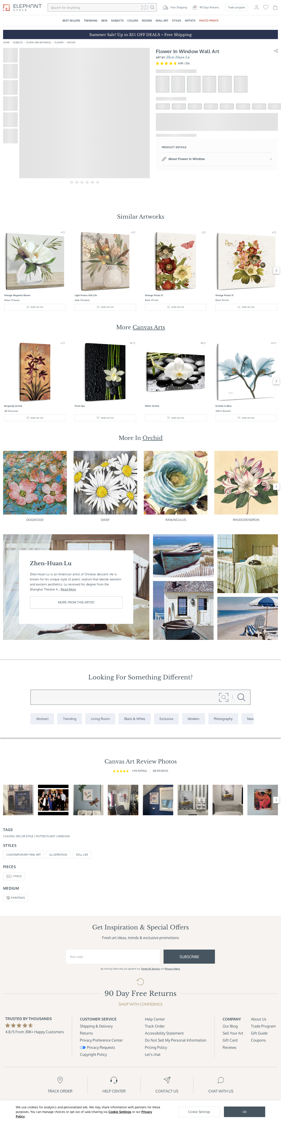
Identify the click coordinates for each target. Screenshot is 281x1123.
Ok (245, 1112)
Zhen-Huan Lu (178, 57)
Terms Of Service (150, 968)
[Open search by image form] (143, 7)
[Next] (276, 270)
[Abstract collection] (42, 718)
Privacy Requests (101, 1047)
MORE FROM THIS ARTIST (76, 602)
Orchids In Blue (223, 406)
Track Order (155, 1026)
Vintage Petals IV (154, 295)
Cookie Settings (119, 1112)
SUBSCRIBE (189, 956)
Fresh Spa (80, 406)
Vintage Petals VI (224, 295)
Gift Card (230, 1040)
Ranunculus (176, 520)
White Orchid (152, 406)
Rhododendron (246, 520)
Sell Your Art (233, 1033)
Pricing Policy (156, 1047)
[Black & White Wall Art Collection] (135, 718)
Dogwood (34, 520)
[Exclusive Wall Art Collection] (166, 718)
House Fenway (12, 300)
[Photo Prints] (250, 718)
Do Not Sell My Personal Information (175, 1040)
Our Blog (230, 1026)
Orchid (71, 42)
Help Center (155, 1019)
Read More (68, 589)
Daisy (105, 520)
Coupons (258, 1040)
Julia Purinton (82, 300)
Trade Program (263, 1026)
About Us (258, 1019)
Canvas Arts (149, 327)
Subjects (18, 42)
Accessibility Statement (164, 1033)
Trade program (236, 7)
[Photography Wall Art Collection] (223, 718)
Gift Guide (259, 1033)
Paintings (18, 897)
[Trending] (69, 718)
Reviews (229, 1047)
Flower (59, 42)
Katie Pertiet (152, 300)
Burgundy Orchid (13, 406)
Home (6, 42)
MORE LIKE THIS (37, 307)
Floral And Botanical (38, 42)
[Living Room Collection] (100, 718)
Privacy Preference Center (101, 1040)
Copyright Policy (93, 1054)
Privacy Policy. (172, 968)
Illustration (58, 854)
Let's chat (152, 1054)
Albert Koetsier (223, 411)
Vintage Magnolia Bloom (17, 295)
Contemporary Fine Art (23, 854)
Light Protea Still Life (86, 295)
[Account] (256, 9)
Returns (86, 1033)
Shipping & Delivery (96, 1026)
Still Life (82, 854)
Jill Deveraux (11, 411)
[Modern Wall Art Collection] (193, 718)
